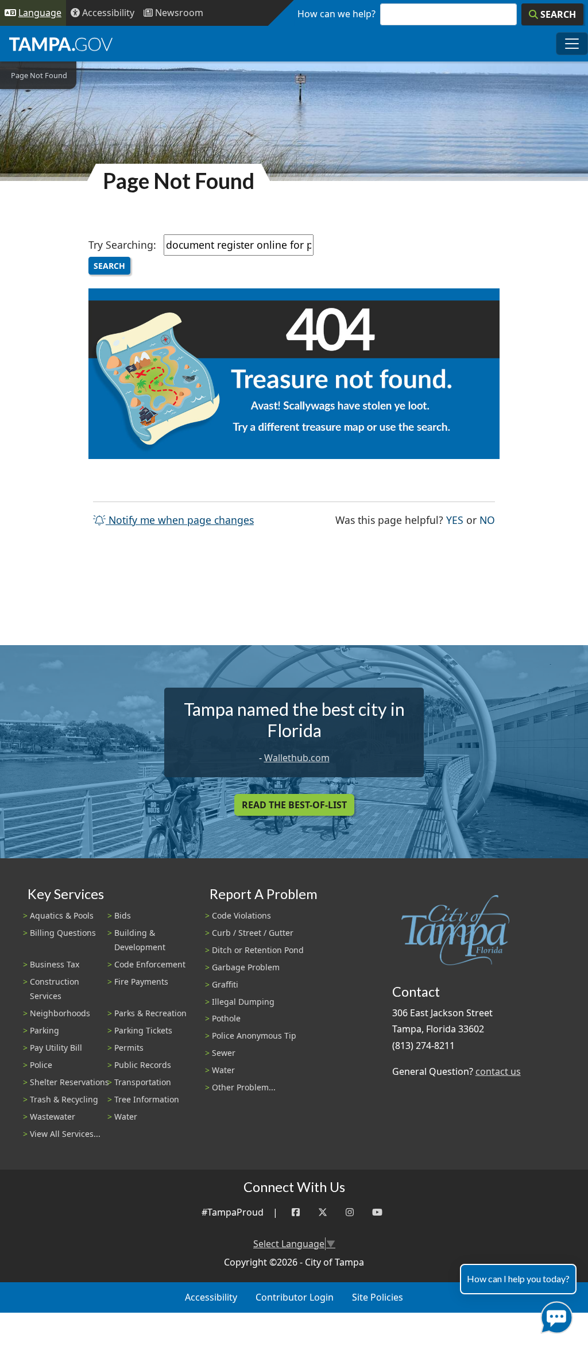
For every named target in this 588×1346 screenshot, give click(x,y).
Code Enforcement (149, 964)
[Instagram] (349, 1212)
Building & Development (139, 939)
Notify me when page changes (180, 520)
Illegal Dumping (243, 1001)
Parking (44, 1030)
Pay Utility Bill (56, 1047)
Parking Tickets (143, 1030)
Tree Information (146, 1099)
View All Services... (65, 1133)
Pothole (226, 1018)
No (487, 519)
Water (125, 1116)
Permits (129, 1047)
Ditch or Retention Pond (258, 949)
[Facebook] (296, 1212)
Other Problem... (244, 1087)
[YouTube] (377, 1212)
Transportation (142, 1082)
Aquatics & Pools (62, 915)
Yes (454, 519)
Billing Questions (63, 932)
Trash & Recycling (64, 1099)
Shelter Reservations (69, 1082)
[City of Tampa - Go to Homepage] (61, 43)
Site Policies (377, 1297)
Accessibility (211, 1297)
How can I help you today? (518, 1278)
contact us (498, 1071)
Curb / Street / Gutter (252, 932)
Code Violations (241, 915)
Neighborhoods (60, 1013)
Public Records (142, 1064)
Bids (122, 915)
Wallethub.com (297, 757)
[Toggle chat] (554, 1315)
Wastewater (52, 1116)
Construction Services (54, 988)
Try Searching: (122, 245)
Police (41, 1064)
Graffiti (225, 984)
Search (109, 265)
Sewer (223, 1052)
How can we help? (336, 13)
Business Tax (54, 964)
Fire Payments (141, 981)
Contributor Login (295, 1297)
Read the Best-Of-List (294, 805)
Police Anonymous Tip (254, 1035)
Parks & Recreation (150, 1013)
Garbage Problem (246, 967)
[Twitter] (322, 1212)
